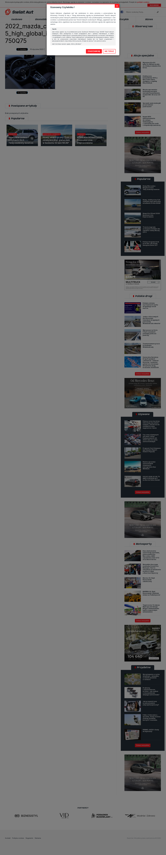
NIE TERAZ (109, 51)
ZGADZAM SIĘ (94, 51)
